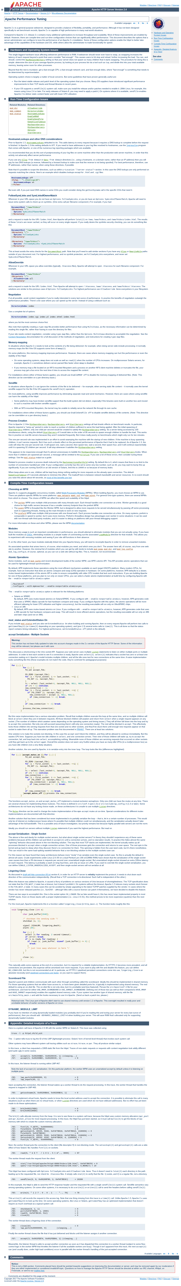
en (134, 23)
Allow (24, 160)
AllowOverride (35, 108)
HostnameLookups (36, 114)
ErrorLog (84, 455)
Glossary (167, 5)
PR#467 (80, 729)
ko (143, 23)
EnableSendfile (35, 119)
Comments (158, 59)
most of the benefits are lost (59, 477)
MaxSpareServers (36, 124)
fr (138, 23)
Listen (95, 652)
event (21, 508)
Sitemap (175, 5)
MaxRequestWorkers (35, 60)
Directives (152, 5)
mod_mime (98, 549)
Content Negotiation (17, 337)
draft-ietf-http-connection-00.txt (37, 874)
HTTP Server (18, 13)
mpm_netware (63, 495)
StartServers (34, 133)
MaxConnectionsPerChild (75, 462)
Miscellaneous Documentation (64, 13)
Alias (123, 251)
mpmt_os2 (75, 495)
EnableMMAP (33, 116)
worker (21, 503)
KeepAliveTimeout (37, 122)
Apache (7, 13)
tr (147, 23)
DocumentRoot (55, 251)
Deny (46, 160)
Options (31, 130)
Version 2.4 (44, 13)
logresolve (132, 145)
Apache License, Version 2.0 (32, 1281)
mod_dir (14, 108)
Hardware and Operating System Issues (164, 34)
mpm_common (15, 111)
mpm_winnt (90, 495)
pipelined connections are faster (44, 973)
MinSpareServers (36, 127)
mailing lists (39, 1270)
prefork (22, 513)
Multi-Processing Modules (73, 493)
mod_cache (36, 561)
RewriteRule (135, 251)
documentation (78, 523)
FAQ (160, 5)
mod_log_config (125, 549)
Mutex (15, 811)
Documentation (32, 13)
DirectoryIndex (35, 111)
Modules (143, 5)
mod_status (15, 114)
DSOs (29, 534)
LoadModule (104, 535)
